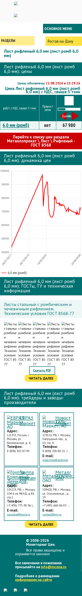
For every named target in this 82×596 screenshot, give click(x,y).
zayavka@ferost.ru (18, 514)
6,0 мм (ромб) (16, 125)
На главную (17, 28)
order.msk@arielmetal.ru (57, 460)
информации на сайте (33, 579)
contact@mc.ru (51, 514)
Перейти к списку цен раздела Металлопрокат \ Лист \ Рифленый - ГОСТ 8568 (41, 141)
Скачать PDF (42, 370)
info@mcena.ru (53, 566)
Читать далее (41, 378)
